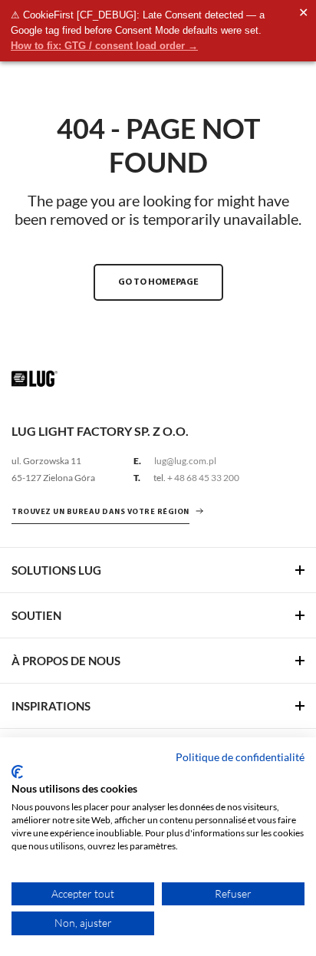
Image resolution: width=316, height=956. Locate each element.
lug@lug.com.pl (185, 460)
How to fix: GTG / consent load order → (104, 45)
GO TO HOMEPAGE (158, 282)
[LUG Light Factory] (35, 378)
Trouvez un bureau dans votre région (100, 512)
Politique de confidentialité (240, 756)
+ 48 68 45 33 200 (203, 477)
